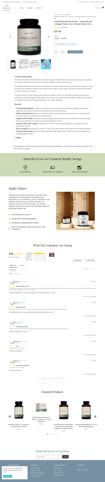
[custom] (78, 469)
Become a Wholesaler (37, 474)
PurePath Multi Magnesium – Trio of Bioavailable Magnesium (86, 425)
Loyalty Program (35, 468)
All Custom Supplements (64, 14)
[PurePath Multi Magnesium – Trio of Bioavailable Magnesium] (86, 411)
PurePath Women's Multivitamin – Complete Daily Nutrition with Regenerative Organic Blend (64, 426)
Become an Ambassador (37, 472)
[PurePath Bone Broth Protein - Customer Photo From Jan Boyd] (51, 255)
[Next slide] (48, 37)
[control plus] (62, 51)
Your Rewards (34, 476)
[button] (92, 296)
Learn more (7, 476)
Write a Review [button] (90, 260)
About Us (39, 8)
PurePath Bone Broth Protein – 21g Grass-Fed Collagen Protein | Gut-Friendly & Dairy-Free (75, 17)
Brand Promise (58, 468)
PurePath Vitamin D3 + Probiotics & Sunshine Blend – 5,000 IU (18, 425)
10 (62, 378)
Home (55, 14)
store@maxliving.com (97, 2)
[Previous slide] (10, 37)
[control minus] (55, 51)
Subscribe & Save (35, 470)
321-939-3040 (82, 2)
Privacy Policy (57, 470)
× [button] (26, 467)
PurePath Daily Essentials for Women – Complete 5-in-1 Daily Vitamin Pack (41, 419)
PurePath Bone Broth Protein (15, 331)
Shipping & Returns (59, 475)
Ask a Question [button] (78, 260)
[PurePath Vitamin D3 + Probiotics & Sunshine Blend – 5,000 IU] (19, 411)
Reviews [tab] (12, 265)
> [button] (65, 378)
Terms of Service (58, 472)
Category (30, 8)
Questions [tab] (22, 265)
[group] (13, 64)
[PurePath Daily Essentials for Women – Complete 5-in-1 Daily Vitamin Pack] (41, 407)
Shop (21, 8)
